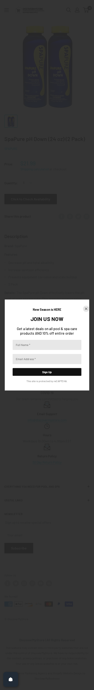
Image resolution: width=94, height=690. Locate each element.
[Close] (86, 309)
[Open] (10, 679)
